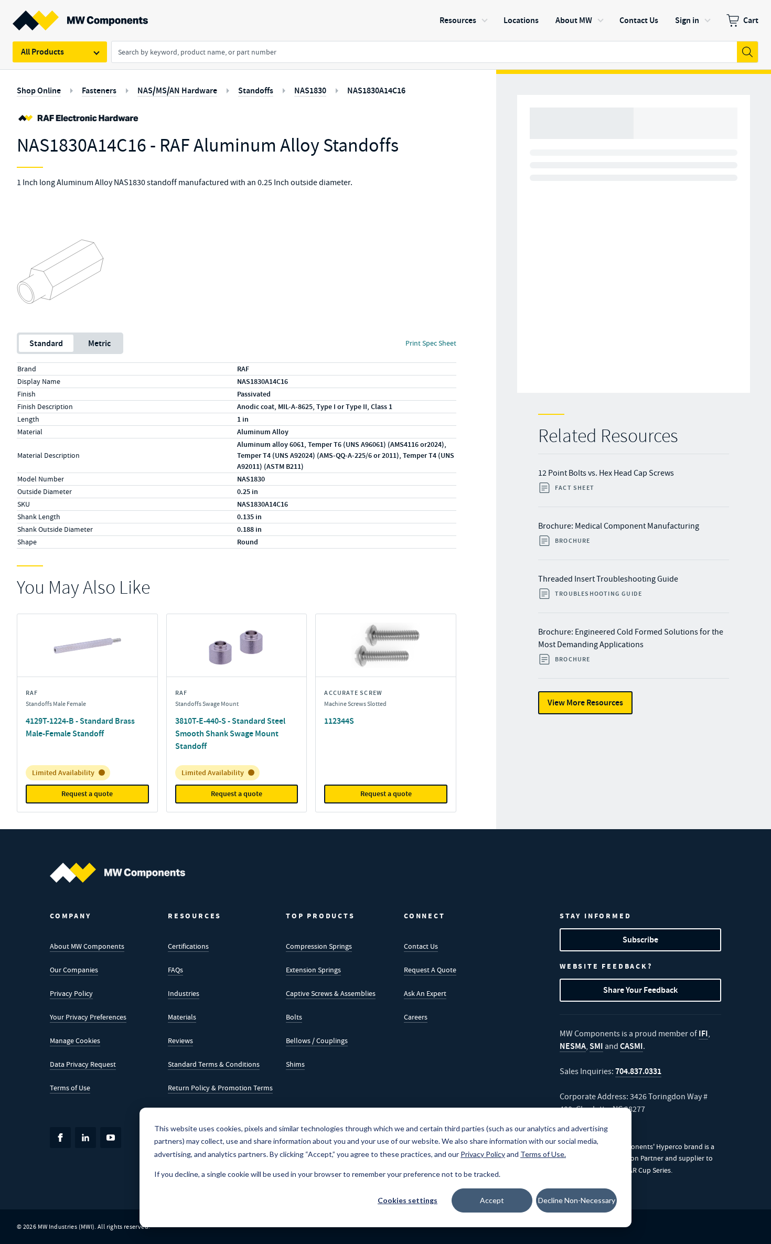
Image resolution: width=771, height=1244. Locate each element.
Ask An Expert (425, 993)
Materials (182, 1017)
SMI (596, 1046)
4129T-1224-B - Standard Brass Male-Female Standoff (80, 727)
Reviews (180, 1040)
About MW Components (87, 946)
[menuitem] (742, 20)
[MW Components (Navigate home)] (117, 873)
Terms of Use (70, 1087)
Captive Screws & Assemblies (331, 993)
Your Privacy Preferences (88, 1017)
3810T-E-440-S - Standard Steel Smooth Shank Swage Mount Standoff (230, 733)
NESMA (573, 1046)
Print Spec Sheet (430, 343)
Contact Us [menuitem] (638, 20)
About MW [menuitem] (573, 20)
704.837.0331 (638, 1071)
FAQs (175, 969)
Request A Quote (430, 969)
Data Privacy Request (83, 1064)
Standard (46, 343)
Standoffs (255, 90)
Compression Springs (319, 946)
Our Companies (74, 969)
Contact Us (421, 946)
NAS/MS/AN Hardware (177, 90)
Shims (295, 1064)
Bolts (294, 1017)
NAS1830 (310, 90)
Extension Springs (313, 969)
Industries (183, 993)
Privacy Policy (71, 993)
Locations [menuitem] (521, 20)
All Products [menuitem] (42, 51)
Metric (99, 343)
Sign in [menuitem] (687, 20)
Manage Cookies (75, 1040)
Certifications (188, 946)
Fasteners (99, 90)
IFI (703, 1033)
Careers (415, 1017)
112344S (339, 720)
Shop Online (39, 90)
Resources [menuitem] (458, 20)
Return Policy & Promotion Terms (220, 1087)
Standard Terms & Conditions (214, 1064)
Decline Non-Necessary (576, 1200)
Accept (492, 1200)
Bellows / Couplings (317, 1040)
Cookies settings (407, 1200)
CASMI (631, 1046)
